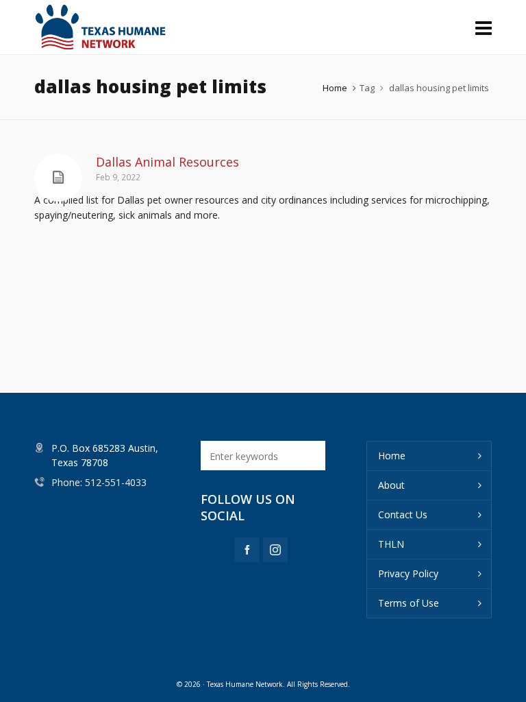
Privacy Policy (408, 573)
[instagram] (275, 549)
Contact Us (402, 514)
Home (335, 88)
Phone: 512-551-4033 (99, 482)
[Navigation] (483, 27)
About (391, 485)
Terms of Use (408, 602)
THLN (391, 543)
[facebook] (247, 549)
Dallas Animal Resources (167, 162)
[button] (308, 455)
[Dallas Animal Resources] (58, 178)
